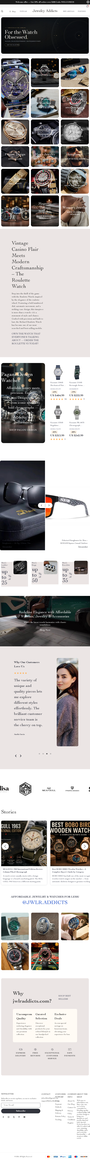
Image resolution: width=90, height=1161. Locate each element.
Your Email (7, 1105)
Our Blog (71, 1104)
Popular (23, 11)
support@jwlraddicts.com (50, 1101)
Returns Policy (60, 1116)
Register (70, 1123)
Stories (8, 812)
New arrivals (68, 11)
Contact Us (72, 1107)
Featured (82, 11)
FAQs (57, 1101)
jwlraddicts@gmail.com (49, 1098)
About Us (71, 1101)
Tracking (58, 1120)
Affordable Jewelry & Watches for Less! (45, 897)
